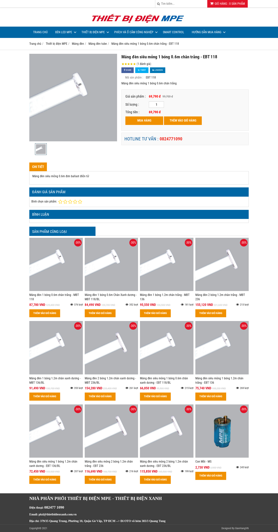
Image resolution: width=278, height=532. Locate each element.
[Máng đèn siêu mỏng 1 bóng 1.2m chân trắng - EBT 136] (222, 373)
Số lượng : (132, 104)
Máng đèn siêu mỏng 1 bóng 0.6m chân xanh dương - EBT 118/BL (164, 380)
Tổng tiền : (132, 112)
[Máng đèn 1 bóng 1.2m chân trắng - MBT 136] (166, 290)
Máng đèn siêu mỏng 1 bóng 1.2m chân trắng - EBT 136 (219, 380)
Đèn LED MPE (63, 32)
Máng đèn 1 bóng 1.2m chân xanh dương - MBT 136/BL (55, 380)
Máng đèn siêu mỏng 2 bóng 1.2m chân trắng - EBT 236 (109, 464)
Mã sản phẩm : (134, 77)
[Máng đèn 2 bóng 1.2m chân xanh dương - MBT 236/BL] (111, 373)
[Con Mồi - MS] (222, 456)
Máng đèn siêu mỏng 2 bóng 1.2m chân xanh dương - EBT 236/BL (164, 464)
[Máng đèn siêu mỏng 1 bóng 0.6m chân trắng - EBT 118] (73, 97)
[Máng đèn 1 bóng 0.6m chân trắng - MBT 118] (56, 290)
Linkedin (158, 70)
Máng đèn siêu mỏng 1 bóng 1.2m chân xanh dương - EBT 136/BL (53, 464)
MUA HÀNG (144, 120)
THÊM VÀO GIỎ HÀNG (183, 120)
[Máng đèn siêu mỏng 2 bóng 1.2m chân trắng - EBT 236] (111, 456)
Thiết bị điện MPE (93, 32)
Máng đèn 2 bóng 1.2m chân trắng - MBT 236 (220, 297)
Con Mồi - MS (203, 461)
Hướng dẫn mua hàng (206, 32)
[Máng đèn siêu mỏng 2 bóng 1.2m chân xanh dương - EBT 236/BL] (166, 456)
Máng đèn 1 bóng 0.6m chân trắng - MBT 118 (54, 297)
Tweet (143, 70)
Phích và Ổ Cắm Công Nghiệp (133, 32)
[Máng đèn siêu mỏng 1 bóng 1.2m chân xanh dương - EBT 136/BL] (56, 456)
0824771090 (171, 139)
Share (128, 70)
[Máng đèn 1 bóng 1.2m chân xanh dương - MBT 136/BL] (56, 373)
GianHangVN (242, 528)
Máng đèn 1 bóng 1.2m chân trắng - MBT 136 (164, 297)
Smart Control (173, 32)
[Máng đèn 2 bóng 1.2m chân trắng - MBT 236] (222, 290)
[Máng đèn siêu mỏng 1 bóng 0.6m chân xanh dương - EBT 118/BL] (166, 373)
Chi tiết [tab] (38, 167)
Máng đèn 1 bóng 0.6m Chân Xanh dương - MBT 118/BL (111, 297)
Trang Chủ (40, 32)
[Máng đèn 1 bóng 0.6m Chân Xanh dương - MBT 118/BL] (111, 290)
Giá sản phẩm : (135, 96)
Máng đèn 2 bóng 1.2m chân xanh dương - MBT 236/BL (110, 380)
